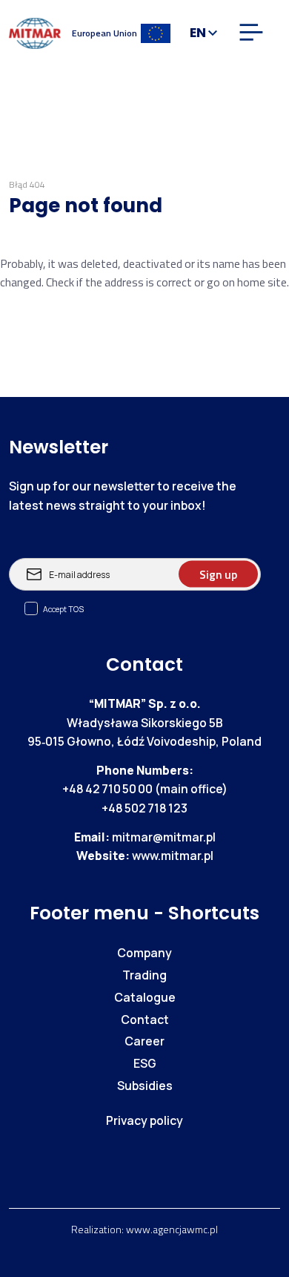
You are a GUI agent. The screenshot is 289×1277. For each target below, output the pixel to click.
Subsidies (145, 1085)
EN (198, 33)
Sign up (218, 573)
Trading (144, 975)
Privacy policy (144, 1120)
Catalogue (145, 997)
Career (144, 1041)
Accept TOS (63, 609)
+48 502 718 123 (144, 808)
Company (144, 953)
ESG (144, 1063)
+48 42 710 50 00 (107, 789)
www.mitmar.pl (172, 855)
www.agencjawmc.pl (172, 1229)
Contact (145, 1019)
